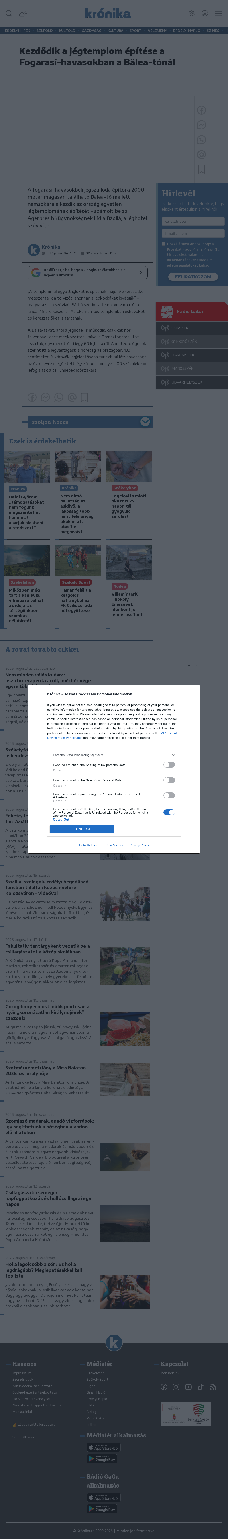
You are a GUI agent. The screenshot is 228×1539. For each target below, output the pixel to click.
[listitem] (114, 755)
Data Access (114, 845)
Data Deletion (88, 845)
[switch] (169, 765)
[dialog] (114, 769)
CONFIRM (82, 829)
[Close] (191, 694)
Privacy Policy (139, 845)
